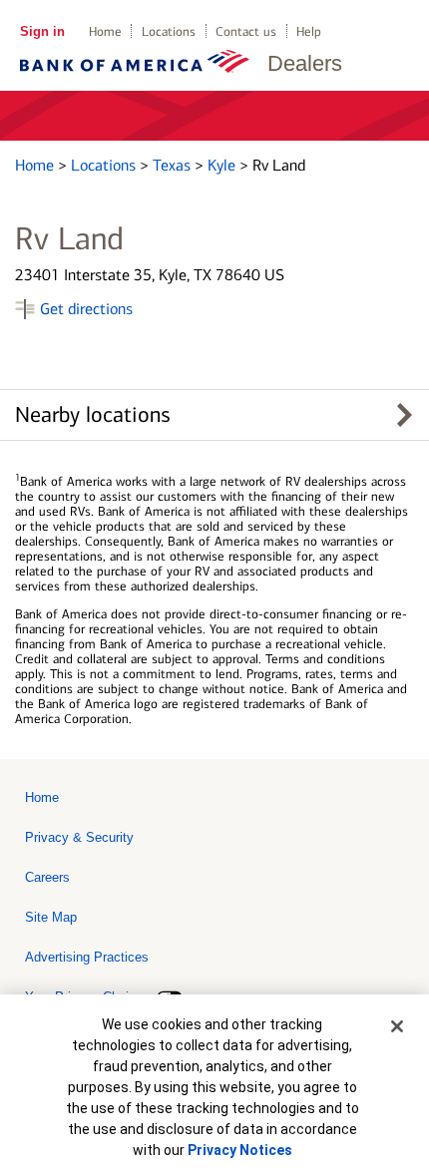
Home (105, 31)
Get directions (86, 308)
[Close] (397, 1026)
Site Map (51, 917)
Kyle (223, 165)
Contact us (245, 31)
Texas (174, 165)
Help (308, 31)
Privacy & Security (79, 837)
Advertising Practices (87, 957)
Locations (169, 31)
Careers (47, 877)
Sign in (42, 31)
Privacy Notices (240, 1150)
